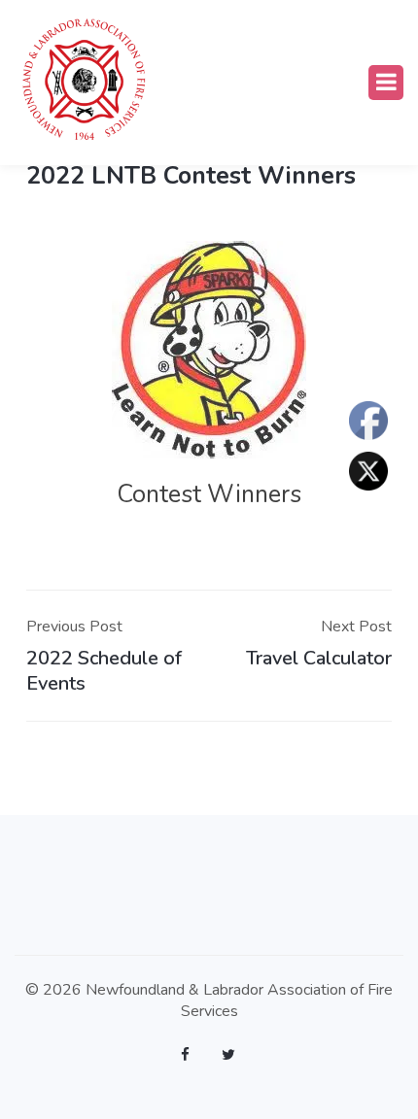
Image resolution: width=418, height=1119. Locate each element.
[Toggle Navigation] (385, 82)
